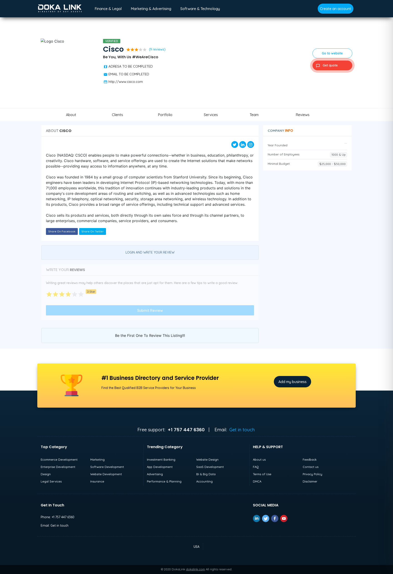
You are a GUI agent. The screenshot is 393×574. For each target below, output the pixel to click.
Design (46, 474)
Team (254, 114)
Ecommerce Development (59, 459)
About (71, 114)
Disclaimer (310, 481)
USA (196, 547)
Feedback (310, 459)
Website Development (106, 474)
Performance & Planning (164, 481)
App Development (160, 467)
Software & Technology (200, 8)
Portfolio (165, 114)
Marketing (97, 459)
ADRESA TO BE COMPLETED (130, 66)
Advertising (155, 474)
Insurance (97, 481)
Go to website (332, 53)
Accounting (204, 481)
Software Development (107, 467)
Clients (117, 114)
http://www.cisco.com (125, 81)
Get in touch (242, 429)
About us (259, 459)
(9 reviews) (157, 49)
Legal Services (51, 481)
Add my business (292, 381)
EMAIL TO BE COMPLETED (128, 74)
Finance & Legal (108, 8)
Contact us (310, 467)
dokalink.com (195, 569)
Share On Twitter (92, 231)
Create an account (335, 8)
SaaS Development (210, 467)
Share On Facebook (62, 231)
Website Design (207, 459)
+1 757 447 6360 (63, 517)
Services (211, 114)
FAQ (256, 467)
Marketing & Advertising (151, 8)
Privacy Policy (312, 474)
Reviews (303, 114)
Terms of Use (262, 474)
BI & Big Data (206, 474)
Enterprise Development (58, 467)
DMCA (257, 481)
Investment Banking (161, 459)
